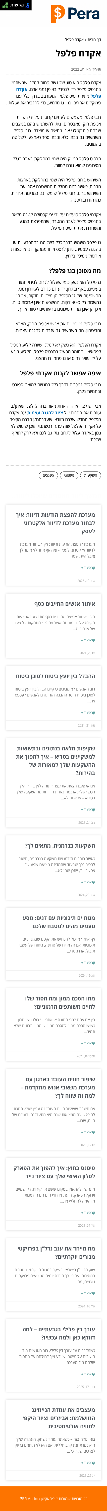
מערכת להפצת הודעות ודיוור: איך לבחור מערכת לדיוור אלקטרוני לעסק (55, 523)
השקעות (90, 475)
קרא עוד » (88, 567)
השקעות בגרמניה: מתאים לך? (60, 845)
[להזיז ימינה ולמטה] (6, 6)
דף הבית (94, 39)
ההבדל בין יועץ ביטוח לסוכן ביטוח (54, 676)
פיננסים (48, 475)
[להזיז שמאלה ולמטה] (3, 6)
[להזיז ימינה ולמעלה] (6, 3)
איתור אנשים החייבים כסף (64, 603)
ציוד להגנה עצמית (45, 413)
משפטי (69, 475)
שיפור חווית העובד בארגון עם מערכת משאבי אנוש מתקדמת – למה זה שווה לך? (57, 1087)
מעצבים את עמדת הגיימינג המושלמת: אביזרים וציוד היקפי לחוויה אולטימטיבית (58, 1418)
